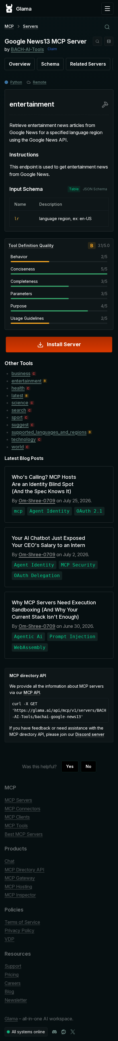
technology (23, 439)
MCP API (31, 692)
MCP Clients (17, 817)
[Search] (97, 41)
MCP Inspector (20, 895)
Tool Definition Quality (31, 245)
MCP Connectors (22, 808)
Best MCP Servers (24, 834)
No (88, 766)
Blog (9, 991)
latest (17, 395)
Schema (50, 64)
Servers (30, 26)
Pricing (12, 974)
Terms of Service (22, 922)
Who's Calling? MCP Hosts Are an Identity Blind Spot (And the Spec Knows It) (44, 484)
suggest (20, 425)
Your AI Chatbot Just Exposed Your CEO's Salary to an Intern (48, 541)
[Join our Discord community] (54, 1032)
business (20, 373)
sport (17, 417)
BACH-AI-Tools (27, 49)
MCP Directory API (24, 870)
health (18, 388)
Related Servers (88, 64)
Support (13, 966)
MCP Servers (18, 800)
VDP (9, 939)
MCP (9, 26)
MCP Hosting (18, 886)
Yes (70, 766)
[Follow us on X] (72, 1032)
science (19, 402)
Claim (52, 49)
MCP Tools (16, 825)
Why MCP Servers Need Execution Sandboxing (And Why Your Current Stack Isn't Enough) (54, 609)
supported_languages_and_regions (48, 432)
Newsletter (16, 1000)
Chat (9, 861)
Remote (39, 82)
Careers (13, 983)
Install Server (64, 344)
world (17, 447)
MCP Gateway (20, 878)
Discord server (89, 734)
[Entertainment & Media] (108, 41)
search (18, 410)
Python (16, 82)
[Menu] (107, 9)
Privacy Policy (19, 930)
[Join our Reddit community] (63, 1032)
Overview (19, 64)
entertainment (26, 381)
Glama (11, 1019)
